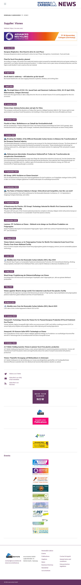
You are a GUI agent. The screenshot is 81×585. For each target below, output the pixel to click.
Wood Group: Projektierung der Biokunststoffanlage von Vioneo (26, 275)
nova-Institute (46, 570)
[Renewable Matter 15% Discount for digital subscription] (40, 447)
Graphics (44, 559)
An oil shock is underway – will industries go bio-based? (24, 77)
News (43, 562)
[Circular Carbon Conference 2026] (40, 500)
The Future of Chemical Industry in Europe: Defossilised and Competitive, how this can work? (40, 191)
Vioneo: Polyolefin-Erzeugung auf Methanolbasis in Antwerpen (26, 358)
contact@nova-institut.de (13, 561)
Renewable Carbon (47, 550)
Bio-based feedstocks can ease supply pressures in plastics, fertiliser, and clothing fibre (31, 78)
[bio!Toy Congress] (40, 533)
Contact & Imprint (65, 556)
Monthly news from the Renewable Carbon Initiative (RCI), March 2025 (32, 306)
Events (44, 553)
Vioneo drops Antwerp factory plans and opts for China (23, 108)
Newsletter (45, 568)
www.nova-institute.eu (12, 563)
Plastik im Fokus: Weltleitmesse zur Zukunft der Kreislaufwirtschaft (28, 123)
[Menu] (9, 4)
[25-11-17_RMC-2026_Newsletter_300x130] (40, 466)
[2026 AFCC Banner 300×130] (40, 508)
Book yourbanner (40, 397)
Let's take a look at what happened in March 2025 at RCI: (21, 308)
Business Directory (47, 565)
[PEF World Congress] (40, 516)
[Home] (57, 4)
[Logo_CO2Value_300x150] (40, 439)
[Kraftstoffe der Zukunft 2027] (40, 525)
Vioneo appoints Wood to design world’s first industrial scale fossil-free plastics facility (35, 291)
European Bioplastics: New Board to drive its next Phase (24, 52)
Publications (45, 556)
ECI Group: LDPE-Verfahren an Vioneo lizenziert (21, 175)
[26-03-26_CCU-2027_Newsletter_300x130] (40, 483)
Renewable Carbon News (12, 15)
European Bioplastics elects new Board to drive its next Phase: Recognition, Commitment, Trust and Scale (36, 54)
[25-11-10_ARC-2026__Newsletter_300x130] (40, 474)
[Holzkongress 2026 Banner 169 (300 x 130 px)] (40, 491)
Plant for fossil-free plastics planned (17, 59)
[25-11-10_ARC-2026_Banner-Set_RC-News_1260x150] (40, 40)
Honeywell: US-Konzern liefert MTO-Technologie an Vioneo (25, 331)
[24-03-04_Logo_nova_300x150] (40, 415)
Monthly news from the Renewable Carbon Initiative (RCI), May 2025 (31, 260)
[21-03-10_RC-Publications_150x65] (40, 424)
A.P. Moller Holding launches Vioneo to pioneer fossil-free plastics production (31, 347)
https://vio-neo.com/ (16, 28)
